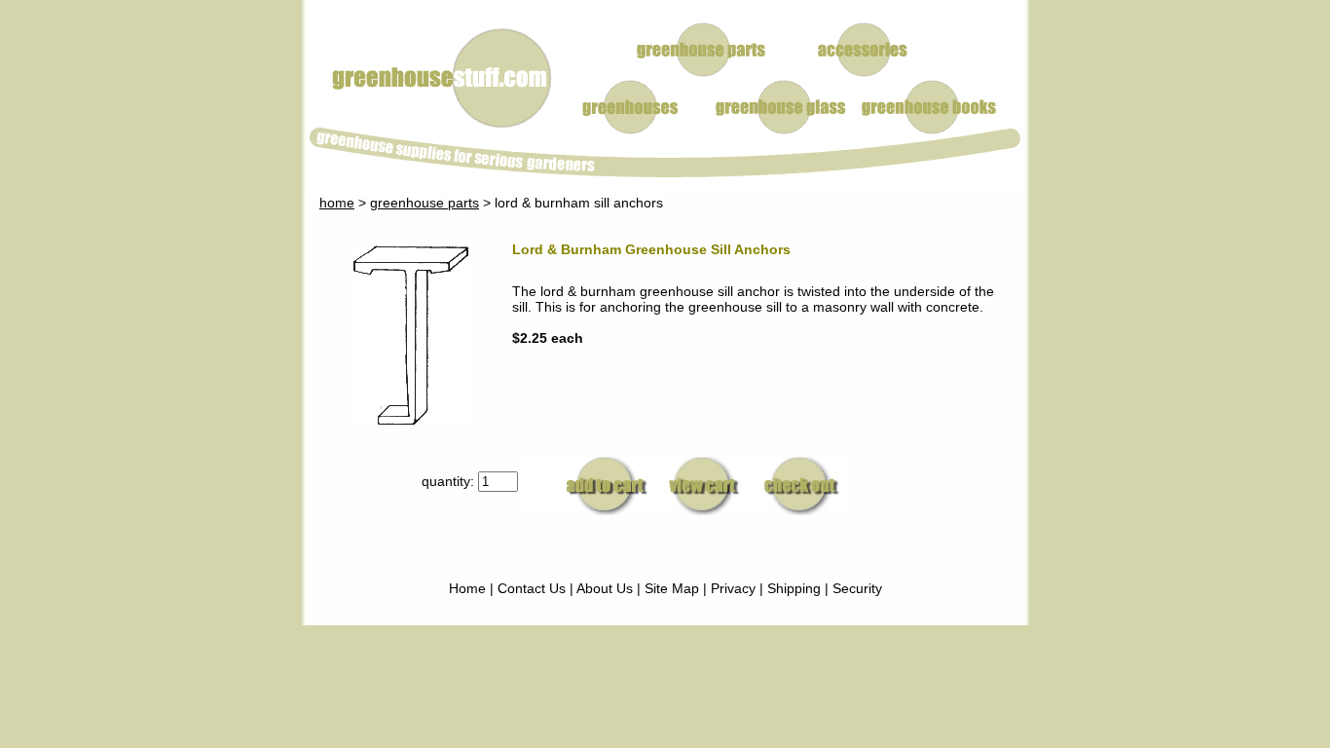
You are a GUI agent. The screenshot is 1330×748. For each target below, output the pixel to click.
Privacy (733, 588)
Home (467, 588)
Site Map (672, 588)
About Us (604, 588)
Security (857, 588)
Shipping (794, 588)
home (336, 202)
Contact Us (532, 588)
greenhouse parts (424, 202)
